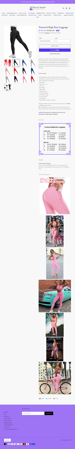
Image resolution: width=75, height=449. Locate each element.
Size (56, 38)
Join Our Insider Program (10, 429)
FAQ (5, 414)
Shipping (47, 32)
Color (40, 38)
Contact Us (7, 427)
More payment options (55, 53)
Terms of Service (8, 425)
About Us (6, 416)
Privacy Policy (7, 418)
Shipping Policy (8, 422)
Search (6, 412)
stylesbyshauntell (67, 440)
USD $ (7, 440)
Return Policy (7, 420)
